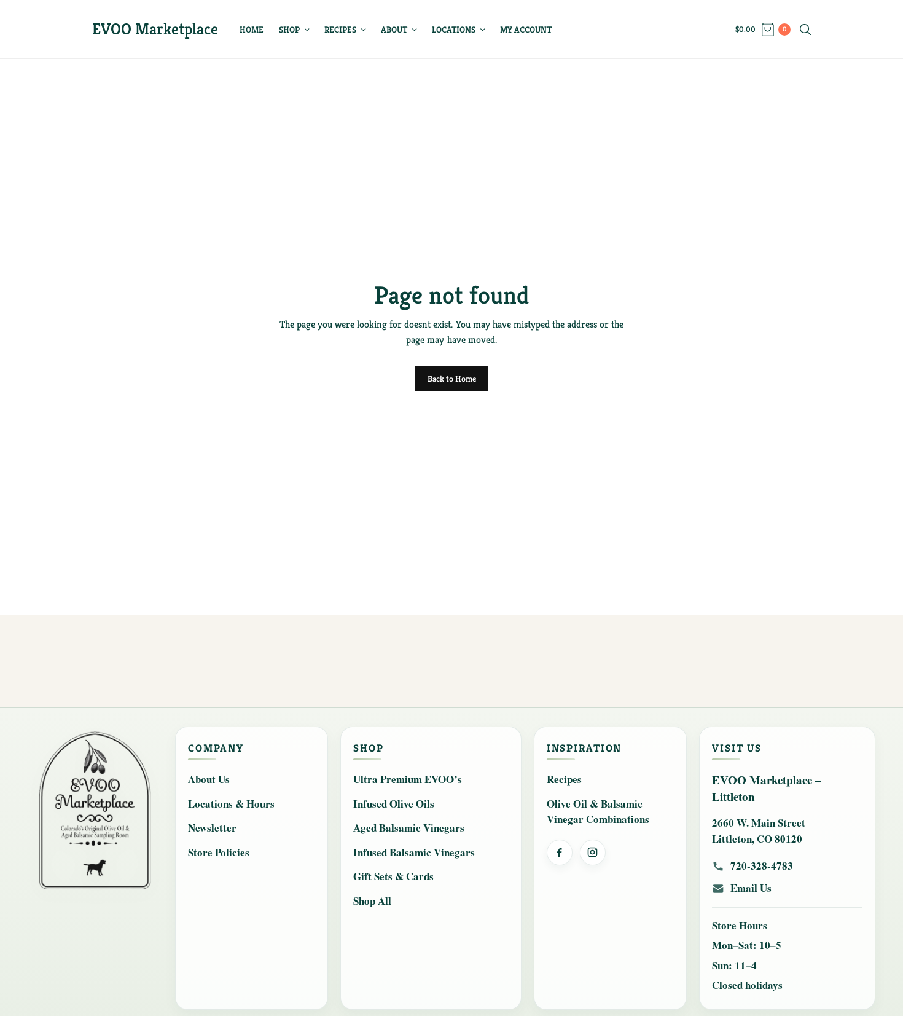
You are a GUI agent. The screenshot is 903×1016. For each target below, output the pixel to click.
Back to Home (452, 378)
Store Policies (218, 852)
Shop (289, 29)
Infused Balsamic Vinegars (414, 852)
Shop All (372, 900)
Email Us (751, 888)
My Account (526, 29)
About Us (209, 779)
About (394, 29)
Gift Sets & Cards (393, 876)
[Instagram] (593, 852)
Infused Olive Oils (393, 803)
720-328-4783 (761, 866)
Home (252, 29)
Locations (453, 29)
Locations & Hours (231, 803)
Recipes (340, 29)
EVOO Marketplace (155, 29)
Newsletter (212, 827)
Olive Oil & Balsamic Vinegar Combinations (598, 811)
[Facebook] (560, 852)
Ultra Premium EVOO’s (407, 779)
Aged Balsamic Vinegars (408, 827)
